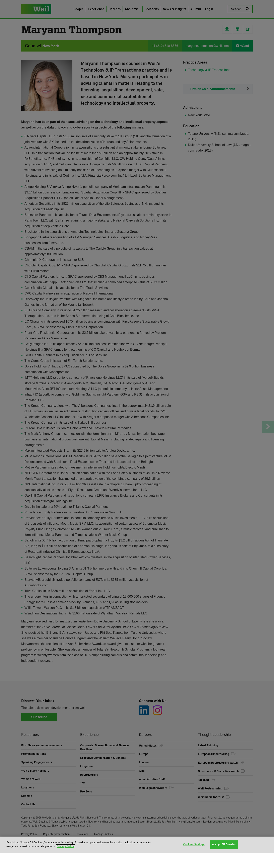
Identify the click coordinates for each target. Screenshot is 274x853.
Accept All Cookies (224, 844)
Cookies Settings (194, 844)
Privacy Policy (65, 846)
